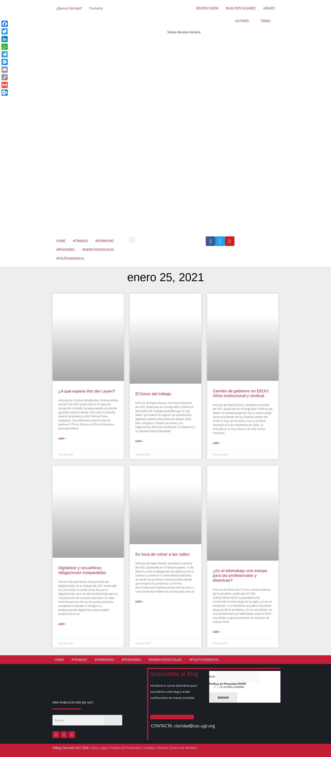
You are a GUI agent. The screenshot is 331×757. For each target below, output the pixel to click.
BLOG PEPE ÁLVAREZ (241, 8)
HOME (60, 241)
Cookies (149, 748)
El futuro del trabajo (153, 394)
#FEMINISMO (104, 241)
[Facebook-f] (210, 241)
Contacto (96, 8)
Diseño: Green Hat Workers (177, 748)
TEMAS (265, 21)
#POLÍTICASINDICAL (70, 258)
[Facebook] (55, 734)
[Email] (30, 69)
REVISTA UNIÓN (207, 8)
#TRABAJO (80, 241)
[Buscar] (112, 720)
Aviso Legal (99, 748)
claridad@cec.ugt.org (194, 726)
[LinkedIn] (30, 39)
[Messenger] (30, 62)
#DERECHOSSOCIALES (98, 249)
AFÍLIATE (269, 8)
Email (212, 676)
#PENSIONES (65, 249)
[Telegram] (30, 54)
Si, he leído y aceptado (232, 687)
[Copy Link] (30, 77)
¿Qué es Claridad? (69, 8)
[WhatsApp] (30, 46)
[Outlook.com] (30, 92)
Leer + (62, 438)
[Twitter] (220, 241)
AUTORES (242, 21)
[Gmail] (30, 85)
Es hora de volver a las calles (162, 554)
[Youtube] (229, 241)
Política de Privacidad (125, 748)
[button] (132, 240)
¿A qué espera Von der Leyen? (86, 391)
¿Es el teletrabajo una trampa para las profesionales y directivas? (240, 575)
